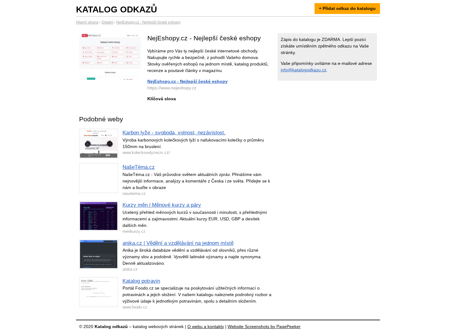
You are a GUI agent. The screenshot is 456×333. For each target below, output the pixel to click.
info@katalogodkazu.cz (303, 69)
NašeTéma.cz (139, 167)
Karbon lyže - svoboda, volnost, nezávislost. (174, 133)
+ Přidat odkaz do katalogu (347, 8)
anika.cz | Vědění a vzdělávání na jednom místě (178, 243)
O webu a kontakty (205, 326)
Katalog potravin (141, 281)
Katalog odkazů (116, 9)
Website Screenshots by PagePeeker (264, 326)
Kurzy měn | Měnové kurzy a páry (162, 205)
